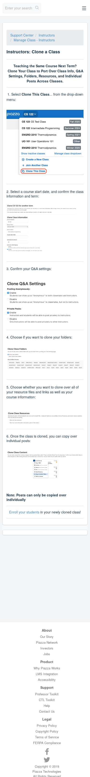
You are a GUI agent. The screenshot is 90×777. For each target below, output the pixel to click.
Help (47, 705)
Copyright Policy (47, 731)
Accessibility (47, 679)
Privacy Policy (47, 725)
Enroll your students (24, 512)
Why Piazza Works (47, 668)
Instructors (47, 35)
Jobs (46, 654)
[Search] (37, 8)
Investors (46, 648)
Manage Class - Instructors (34, 39)
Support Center (22, 35)
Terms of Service (47, 737)
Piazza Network (47, 642)
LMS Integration (47, 674)
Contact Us (47, 711)
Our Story (47, 636)
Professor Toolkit (47, 694)
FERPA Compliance (47, 742)
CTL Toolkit (47, 699)
